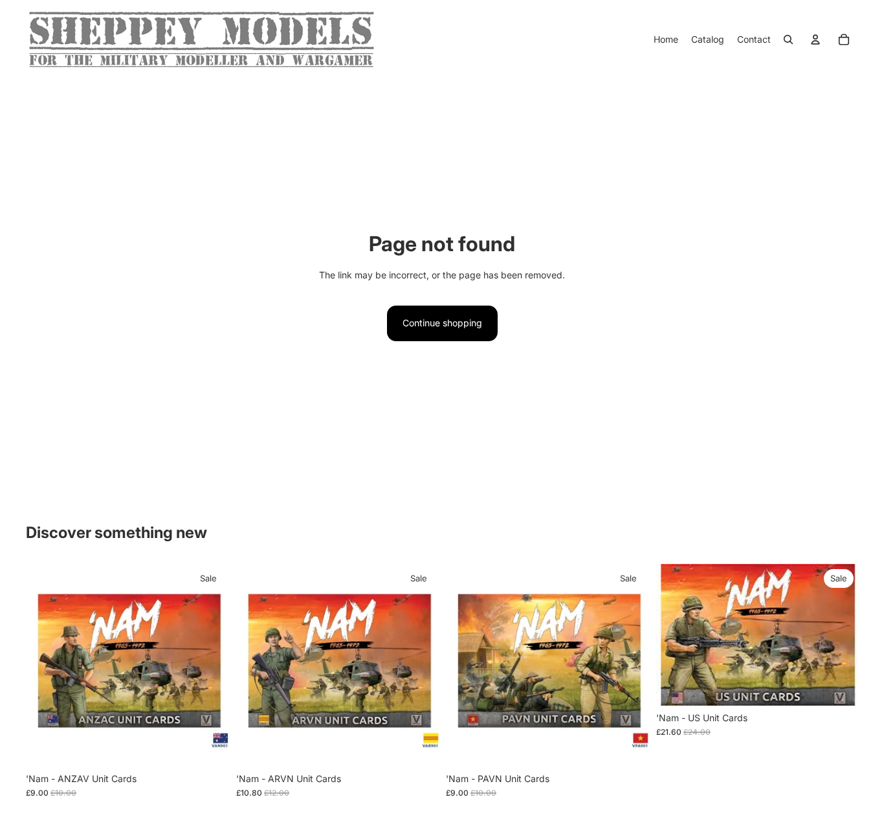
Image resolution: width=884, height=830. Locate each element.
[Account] (815, 39)
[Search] (788, 39)
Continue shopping (442, 322)
